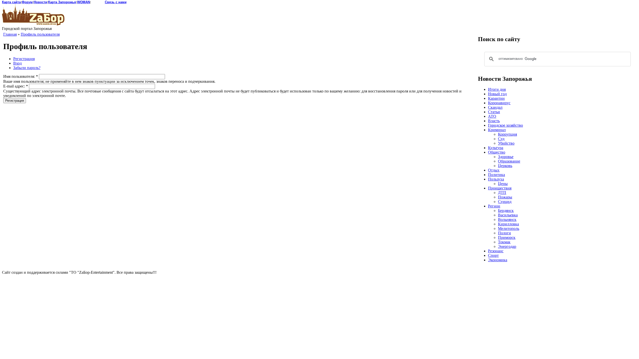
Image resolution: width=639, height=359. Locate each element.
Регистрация (24, 59)
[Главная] (33, 24)
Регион (494, 206)
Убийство (506, 143)
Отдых (493, 170)
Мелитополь (508, 228)
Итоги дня (497, 89)
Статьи (494, 112)
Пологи (504, 233)
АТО (492, 116)
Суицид (504, 201)
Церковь (505, 166)
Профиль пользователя (40, 34)
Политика (496, 175)
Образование (509, 161)
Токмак (504, 242)
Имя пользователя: (20, 76)
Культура (495, 148)
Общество (496, 152)
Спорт (493, 255)
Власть (494, 121)
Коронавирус (499, 103)
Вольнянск (507, 219)
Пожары (505, 197)
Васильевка (508, 215)
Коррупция (507, 134)
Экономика (497, 260)
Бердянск (506, 210)
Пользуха (496, 179)
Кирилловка (508, 224)
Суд (501, 139)
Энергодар (507, 246)
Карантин (496, 98)
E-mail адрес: (15, 86)
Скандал (495, 107)
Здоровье (505, 157)
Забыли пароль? (26, 68)
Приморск (506, 237)
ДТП (502, 192)
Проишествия (499, 188)
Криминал (497, 130)
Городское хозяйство (505, 125)
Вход (17, 63)
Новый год (497, 94)
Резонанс (495, 251)
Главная (10, 34)
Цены (503, 183)
